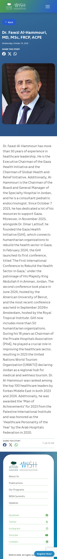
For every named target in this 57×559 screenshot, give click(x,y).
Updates (13, 502)
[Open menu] (47, 6)
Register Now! (44, 553)
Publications (16, 482)
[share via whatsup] (15, 54)
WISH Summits (17, 496)
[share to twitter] (10, 54)
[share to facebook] (4, 54)
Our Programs (16, 489)
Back (10, 22)
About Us (14, 476)
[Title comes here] (16, 6)
